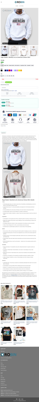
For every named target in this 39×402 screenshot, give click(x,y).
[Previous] (3, 26)
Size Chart (2, 377)
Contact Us (2, 383)
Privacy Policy (3, 368)
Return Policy (3, 379)
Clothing (21, 5)
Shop (1, 363)
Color (2, 68)
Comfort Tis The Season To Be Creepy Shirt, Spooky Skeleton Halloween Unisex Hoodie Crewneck (19, 302)
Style (2, 63)
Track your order (3, 366)
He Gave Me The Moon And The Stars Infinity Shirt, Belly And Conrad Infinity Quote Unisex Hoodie (19, 322)
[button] (1, 2)
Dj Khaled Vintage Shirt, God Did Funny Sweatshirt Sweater (6, 343)
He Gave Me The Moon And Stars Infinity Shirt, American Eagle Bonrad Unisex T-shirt (7, 302)
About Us (2, 364)
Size (1, 73)
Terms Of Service (3, 370)
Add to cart (8, 82)
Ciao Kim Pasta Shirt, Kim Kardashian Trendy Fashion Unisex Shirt (19, 343)
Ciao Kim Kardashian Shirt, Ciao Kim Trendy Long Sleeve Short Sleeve (6, 322)
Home (17, 5)
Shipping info (3, 381)
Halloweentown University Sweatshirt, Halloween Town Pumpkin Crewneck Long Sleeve (32, 322)
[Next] (36, 26)
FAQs (1, 375)
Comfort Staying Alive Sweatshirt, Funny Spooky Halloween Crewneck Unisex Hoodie (32, 302)
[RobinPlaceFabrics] (19, 2)
